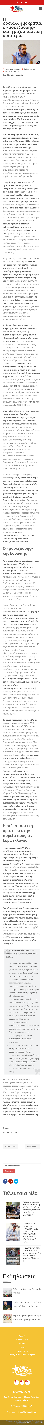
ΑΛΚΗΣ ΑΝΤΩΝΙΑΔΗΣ (12, 72)
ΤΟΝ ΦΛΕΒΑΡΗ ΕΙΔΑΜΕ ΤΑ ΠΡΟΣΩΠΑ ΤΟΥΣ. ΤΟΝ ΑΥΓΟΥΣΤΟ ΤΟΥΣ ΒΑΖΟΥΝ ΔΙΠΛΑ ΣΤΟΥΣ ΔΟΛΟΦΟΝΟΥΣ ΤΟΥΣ (30, 1232)
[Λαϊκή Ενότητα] (16, 8)
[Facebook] (17, 2)
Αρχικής (32, 69)
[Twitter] (21, 2)
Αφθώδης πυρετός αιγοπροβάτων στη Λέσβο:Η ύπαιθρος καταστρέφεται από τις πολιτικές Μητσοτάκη (31, 1208)
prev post (11, 1147)
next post (31, 1147)
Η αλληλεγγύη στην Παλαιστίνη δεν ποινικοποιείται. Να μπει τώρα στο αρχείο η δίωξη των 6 (32, 1254)
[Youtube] (26, 2)
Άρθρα (26, 69)
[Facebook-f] (16, 1382)
